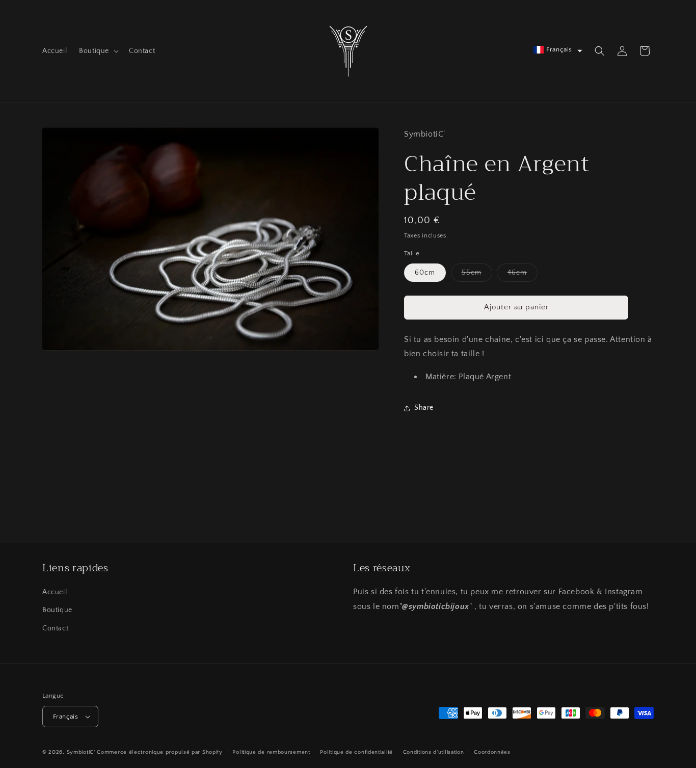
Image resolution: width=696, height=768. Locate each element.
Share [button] (424, 408)
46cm (522, 275)
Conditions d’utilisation (433, 752)
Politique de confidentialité (356, 752)
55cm (477, 275)
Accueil (54, 592)
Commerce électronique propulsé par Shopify (159, 752)
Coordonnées (492, 752)
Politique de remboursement (271, 752)
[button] (98, 51)
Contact (55, 628)
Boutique (57, 610)
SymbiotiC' (81, 752)
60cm (425, 273)
